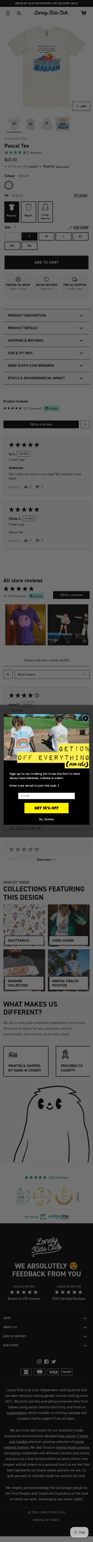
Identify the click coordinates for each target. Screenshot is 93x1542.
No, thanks (46, 819)
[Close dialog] (86, 718)
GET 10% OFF (46, 808)
